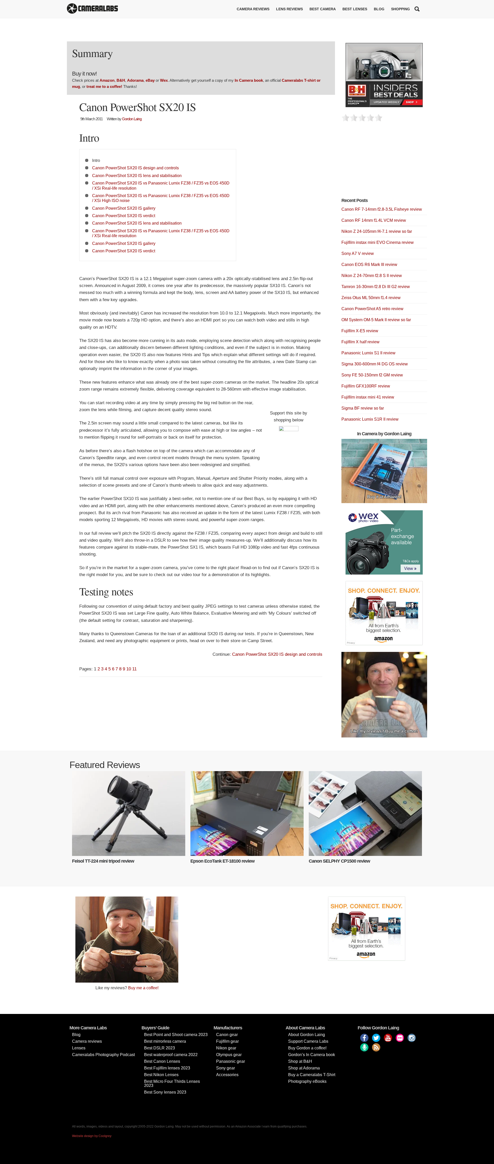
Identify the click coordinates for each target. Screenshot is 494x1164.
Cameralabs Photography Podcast (103, 1054)
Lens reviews (289, 9)
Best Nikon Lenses (161, 1075)
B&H (121, 80)
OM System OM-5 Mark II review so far (376, 320)
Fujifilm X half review (360, 342)
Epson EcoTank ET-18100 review (222, 861)
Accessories (227, 1075)
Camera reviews (253, 9)
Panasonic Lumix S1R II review (370, 419)
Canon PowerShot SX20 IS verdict (123, 215)
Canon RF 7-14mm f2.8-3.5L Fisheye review (381, 209)
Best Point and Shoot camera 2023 (176, 1034)
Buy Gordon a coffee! (307, 1048)
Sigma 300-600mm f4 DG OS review (374, 364)
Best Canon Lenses (162, 1061)
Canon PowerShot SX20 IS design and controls (135, 167)
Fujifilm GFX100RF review (365, 386)
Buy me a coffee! (143, 988)
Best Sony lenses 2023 (165, 1092)
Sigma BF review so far (362, 408)
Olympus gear (229, 1054)
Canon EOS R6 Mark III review (369, 264)
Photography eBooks (307, 1081)
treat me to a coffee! (104, 86)
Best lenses (354, 9)
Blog (379, 9)
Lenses (78, 1048)
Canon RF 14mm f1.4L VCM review (373, 220)
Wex (164, 80)
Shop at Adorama (304, 1068)
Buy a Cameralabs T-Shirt (311, 1075)
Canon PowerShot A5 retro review (372, 309)
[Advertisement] (380, 163)
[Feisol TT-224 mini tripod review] (128, 813)
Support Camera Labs (308, 1041)
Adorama (135, 80)
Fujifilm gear (227, 1041)
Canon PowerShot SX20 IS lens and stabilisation (137, 175)
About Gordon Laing (306, 1034)
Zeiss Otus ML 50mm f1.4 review (371, 297)
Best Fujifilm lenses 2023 (167, 1068)
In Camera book (249, 80)
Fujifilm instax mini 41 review (367, 397)
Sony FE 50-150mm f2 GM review (372, 375)
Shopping (400, 9)
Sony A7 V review (357, 253)
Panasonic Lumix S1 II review (368, 353)
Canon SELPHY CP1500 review (339, 861)
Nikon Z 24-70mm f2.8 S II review (371, 275)
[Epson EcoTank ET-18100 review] (247, 813)
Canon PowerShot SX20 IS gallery (123, 208)
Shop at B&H (300, 1061)
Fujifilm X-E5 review (359, 331)
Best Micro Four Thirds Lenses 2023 (172, 1083)
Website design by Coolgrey (91, 1136)
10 (128, 669)
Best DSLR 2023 (159, 1048)
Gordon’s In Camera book (311, 1054)
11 (134, 669)
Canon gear (227, 1034)
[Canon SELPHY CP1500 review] (365, 813)
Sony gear (225, 1068)
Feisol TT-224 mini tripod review (103, 861)
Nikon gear (226, 1048)
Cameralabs (92, 9)
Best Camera (323, 9)
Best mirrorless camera (165, 1041)
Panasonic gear (230, 1061)
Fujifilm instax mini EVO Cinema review (377, 242)
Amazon (107, 80)
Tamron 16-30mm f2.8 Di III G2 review (375, 286)
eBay (150, 80)
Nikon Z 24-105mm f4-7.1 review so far (376, 231)
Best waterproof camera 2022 (171, 1054)
